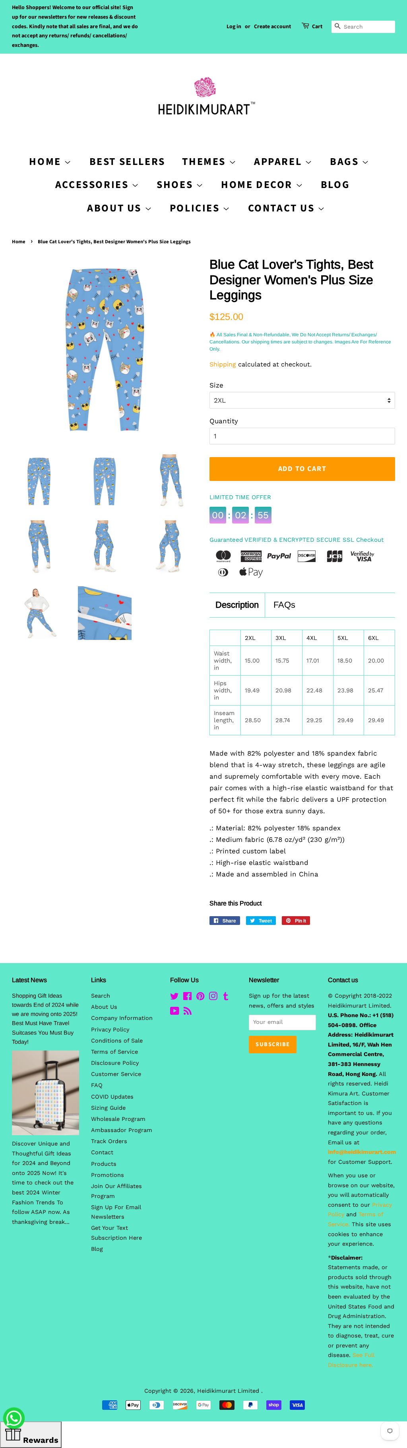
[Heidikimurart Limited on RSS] (187, 1012)
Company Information (122, 1018)
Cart (317, 27)
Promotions (107, 1175)
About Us (115, 208)
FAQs (284, 605)
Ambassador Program (121, 1130)
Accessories (93, 184)
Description (237, 605)
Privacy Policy (110, 1029)
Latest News (29, 980)
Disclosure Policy (115, 1063)
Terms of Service (114, 1052)
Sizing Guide (108, 1108)
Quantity (223, 421)
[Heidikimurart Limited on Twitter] (174, 997)
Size (216, 385)
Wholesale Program (118, 1119)
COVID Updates (112, 1096)
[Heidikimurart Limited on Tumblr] (225, 997)
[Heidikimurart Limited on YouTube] (174, 1012)
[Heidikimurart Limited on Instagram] (213, 997)
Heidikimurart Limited (229, 1391)
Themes (205, 161)
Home (18, 241)
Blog (335, 184)
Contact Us (283, 208)
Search (100, 995)
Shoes (176, 184)
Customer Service (116, 1074)
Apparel (279, 161)
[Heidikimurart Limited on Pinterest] (200, 997)
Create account (272, 27)
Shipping (222, 364)
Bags (346, 161)
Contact (102, 1152)
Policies (196, 208)
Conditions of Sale (117, 1040)
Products (103, 1164)
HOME (46, 161)
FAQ (97, 1085)
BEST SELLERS (127, 161)
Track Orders (109, 1141)
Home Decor (258, 184)
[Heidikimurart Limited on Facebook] (187, 997)
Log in (234, 27)
